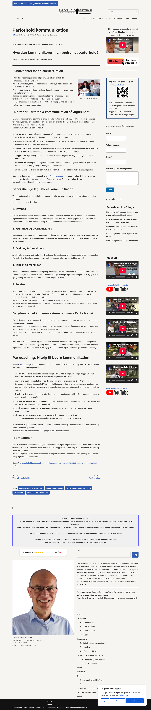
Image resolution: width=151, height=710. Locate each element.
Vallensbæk (129, 581)
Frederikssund (105, 572)
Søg (78, 550)
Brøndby (88, 569)
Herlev (111, 575)
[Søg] (136, 11)
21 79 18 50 (19, 18)
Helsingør (104, 575)
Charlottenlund (106, 569)
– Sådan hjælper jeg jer (87, 622)
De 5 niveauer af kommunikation (31, 488)
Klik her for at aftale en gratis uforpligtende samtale (35, 4)
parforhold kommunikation (58, 176)
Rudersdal (101, 581)
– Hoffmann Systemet (86, 627)
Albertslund (101, 566)
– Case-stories (84, 647)
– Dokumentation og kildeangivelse (92, 659)
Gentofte (122, 572)
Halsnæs (95, 575)
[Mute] (132, 277)
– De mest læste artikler (87, 664)
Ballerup (133, 566)
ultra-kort (57, 542)
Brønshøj (96, 569)
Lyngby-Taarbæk (121, 578)
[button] (102, 18)
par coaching (25, 365)
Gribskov (88, 575)
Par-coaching (19, 493)
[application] (122, 270)
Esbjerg (83, 585)
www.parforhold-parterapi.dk (76, 707)
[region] (122, 695)
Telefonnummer (112, 145)
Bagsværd (125, 566)
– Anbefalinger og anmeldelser (90, 688)
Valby (122, 581)
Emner (108, 18)
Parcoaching (82, 639)
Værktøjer (118, 18)
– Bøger (81, 684)
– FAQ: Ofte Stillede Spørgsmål (90, 655)
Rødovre (109, 581)
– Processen (83, 635)
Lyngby (111, 578)
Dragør (128, 569)
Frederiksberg (93, 572)
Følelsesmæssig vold (54, 488)
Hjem (79, 614)
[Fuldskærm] (136, 277)
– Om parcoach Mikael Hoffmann (91, 680)
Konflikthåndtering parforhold (78, 488)
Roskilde (92, 581)
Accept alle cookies (135, 701)
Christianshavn (119, 569)
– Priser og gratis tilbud (87, 692)
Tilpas (105, 701)
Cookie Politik (123, 695)
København (102, 578)
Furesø (115, 572)
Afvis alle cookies (118, 701)
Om (78, 676)
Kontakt (135, 18)
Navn (109, 133)
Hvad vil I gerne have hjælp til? (119, 169)
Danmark (127, 563)
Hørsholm (89, 578)
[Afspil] (109, 277)
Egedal (135, 569)
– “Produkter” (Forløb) (86, 631)
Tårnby (116, 581)
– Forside (82, 618)
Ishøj (95, 578)
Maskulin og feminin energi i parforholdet (122, 241)
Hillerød (118, 575)
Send (110, 190)
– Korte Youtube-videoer (87, 651)
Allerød (110, 566)
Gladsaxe (130, 572)
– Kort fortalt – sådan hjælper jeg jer (92, 643)
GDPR (50, 702)
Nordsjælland (82, 581)
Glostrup (80, 575)
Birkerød (80, 569)
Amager (117, 566)
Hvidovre (125, 575)
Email (109, 157)
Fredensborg (82, 572)
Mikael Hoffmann (20, 35)
